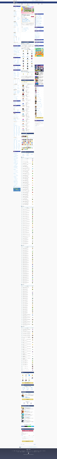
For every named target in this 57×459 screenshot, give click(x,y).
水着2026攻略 (23, 19)
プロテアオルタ (18, 18)
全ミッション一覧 (24, 31)
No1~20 (23, 154)
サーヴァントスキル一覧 (16, 96)
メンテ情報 (18, 8)
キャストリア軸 (15, 87)
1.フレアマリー (15, 43)
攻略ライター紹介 (36, 43)
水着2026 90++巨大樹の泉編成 (39, 18)
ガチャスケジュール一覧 (38, 24)
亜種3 (18, 143)
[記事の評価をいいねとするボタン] (27, 403)
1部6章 (14, 142)
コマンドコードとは (15, 174)
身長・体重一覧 (15, 75)
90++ (25, 19)
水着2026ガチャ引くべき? (38, 22)
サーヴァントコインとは (16, 172)
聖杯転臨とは (15, 169)
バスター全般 (18, 88)
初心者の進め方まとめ (16, 153)
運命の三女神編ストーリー (16, 125)
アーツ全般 (15, 88)
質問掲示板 (36, 29)
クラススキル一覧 (15, 97)
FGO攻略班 (24, 16)
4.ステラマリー (18, 44)
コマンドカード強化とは (16, 175)
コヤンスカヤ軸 (15, 85)
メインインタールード (16, 115)
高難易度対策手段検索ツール (37, 37)
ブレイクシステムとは (16, 170)
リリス (14, 18)
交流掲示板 (40, 29)
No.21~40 (27, 154)
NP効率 (18, 67)
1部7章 (16, 142)
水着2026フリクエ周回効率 (38, 16)
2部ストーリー (15, 123)
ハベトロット (15, 20)
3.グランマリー (15, 44)
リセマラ (18, 66)
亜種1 (14, 143)
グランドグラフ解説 (15, 99)
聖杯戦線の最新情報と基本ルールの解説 (17, 186)
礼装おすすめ (18, 68)
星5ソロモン (15, 34)
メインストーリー (15, 122)
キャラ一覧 (28, 388)
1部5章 (19, 127)
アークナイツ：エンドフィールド (27, 407)
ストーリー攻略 (23, 388)
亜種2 (16, 143)
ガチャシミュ (18, 58)
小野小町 (18, 19)
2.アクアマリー (18, 43)
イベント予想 (18, 7)
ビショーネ (15, 19)
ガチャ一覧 (15, 58)
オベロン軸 (18, 85)
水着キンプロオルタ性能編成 (38, 23)
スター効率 (15, 68)
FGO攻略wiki (16, 2)
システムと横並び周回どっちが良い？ (17, 49)
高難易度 (27, 19)
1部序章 (14, 126)
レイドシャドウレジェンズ (27, 410)
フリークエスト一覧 (15, 138)
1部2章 (19, 126)
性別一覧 (18, 75)
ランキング (32, 388)
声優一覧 (18, 76)
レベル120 (15, 76)
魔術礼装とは (15, 173)
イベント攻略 (23, 387)
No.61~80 (23, 155)
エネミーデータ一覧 (15, 106)
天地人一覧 (18, 74)
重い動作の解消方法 (15, 167)
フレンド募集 (36, 28)
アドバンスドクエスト (16, 114)
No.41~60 (32, 154)
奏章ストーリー (15, 124)
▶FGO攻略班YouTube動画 (27, 397)
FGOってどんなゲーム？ (16, 152)
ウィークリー (15, 9)
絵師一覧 (14, 77)
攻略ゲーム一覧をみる (39, 117)
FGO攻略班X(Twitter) (37, 44)
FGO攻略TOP (27, 399)
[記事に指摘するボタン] (31, 403)
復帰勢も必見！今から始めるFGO (17, 50)
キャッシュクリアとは (16, 168)
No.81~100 (28, 155)
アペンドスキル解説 (15, 98)
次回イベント (27, 387)
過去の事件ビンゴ (36, 38)
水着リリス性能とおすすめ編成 (39, 17)
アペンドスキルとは (15, 171)
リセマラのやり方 (15, 154)
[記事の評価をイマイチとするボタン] (24, 403)
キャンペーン (15, 8)
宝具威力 (14, 67)
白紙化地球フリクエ (15, 139)
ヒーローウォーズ (26, 413)
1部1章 (16, 126)
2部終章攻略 (15, 33)
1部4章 (16, 127)
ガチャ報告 (40, 28)
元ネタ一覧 (15, 74)
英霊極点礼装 (15, 35)
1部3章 (14, 127)
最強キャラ (15, 66)
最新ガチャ (32, 387)
